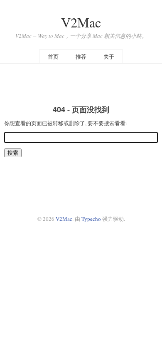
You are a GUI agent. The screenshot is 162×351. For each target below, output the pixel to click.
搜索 (12, 152)
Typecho (91, 218)
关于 (108, 56)
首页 (53, 56)
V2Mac (81, 22)
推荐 (81, 56)
